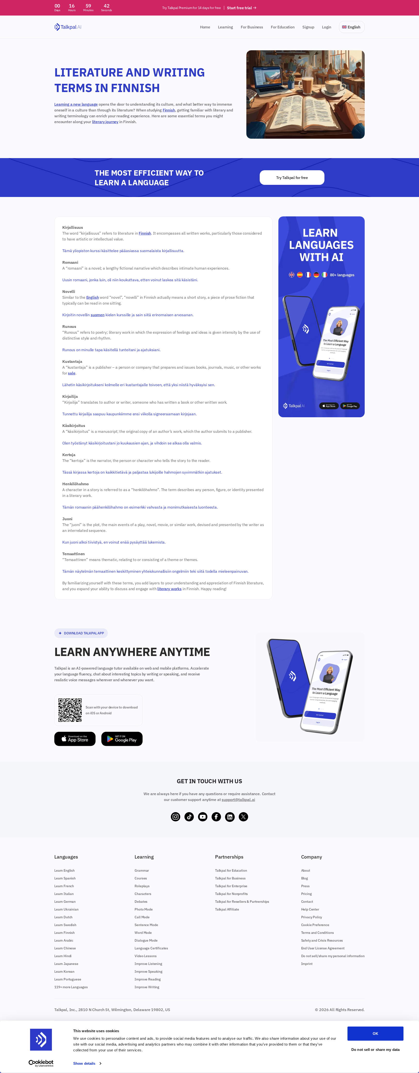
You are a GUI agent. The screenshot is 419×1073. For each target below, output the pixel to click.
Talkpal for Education (231, 870)
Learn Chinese (65, 948)
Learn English (64, 870)
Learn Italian (64, 894)
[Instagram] (175, 817)
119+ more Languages (71, 987)
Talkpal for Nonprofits (231, 894)
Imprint (307, 964)
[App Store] (75, 739)
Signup (308, 27)
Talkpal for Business (230, 878)
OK (375, 1033)
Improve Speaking (148, 971)
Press (305, 886)
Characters (143, 894)
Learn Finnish (64, 932)
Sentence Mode (146, 925)
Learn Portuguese (67, 979)
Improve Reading (148, 979)
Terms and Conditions (317, 932)
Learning (225, 27)
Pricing (306, 894)
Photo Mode (144, 909)
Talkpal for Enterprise (231, 886)
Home (205, 27)
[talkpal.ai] (67, 27)
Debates (141, 901)
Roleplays (142, 886)
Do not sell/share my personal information (333, 956)
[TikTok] (189, 817)
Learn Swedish (65, 925)
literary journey (105, 121)
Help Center (310, 909)
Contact (307, 901)
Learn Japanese (66, 964)
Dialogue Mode (146, 940)
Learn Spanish (65, 878)
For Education (283, 27)
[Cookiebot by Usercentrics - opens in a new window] (41, 1063)
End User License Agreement (323, 948)
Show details (84, 1063)
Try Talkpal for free (292, 177)
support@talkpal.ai (238, 799)
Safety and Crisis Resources (322, 940)
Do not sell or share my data (375, 1049)
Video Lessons (145, 956)
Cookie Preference (315, 925)
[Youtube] (203, 817)
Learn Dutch (63, 917)
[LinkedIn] (230, 817)
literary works (169, 588)
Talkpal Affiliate (227, 909)
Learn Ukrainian (66, 909)
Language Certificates (151, 948)
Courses (141, 878)
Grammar (142, 870)
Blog (304, 878)
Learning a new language (76, 104)
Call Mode (142, 917)
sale (71, 373)
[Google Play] (122, 739)
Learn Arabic (63, 940)
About (305, 870)
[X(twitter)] (243, 817)
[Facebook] (216, 817)
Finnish (169, 110)
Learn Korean (64, 971)
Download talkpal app (84, 633)
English (92, 297)
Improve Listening (148, 964)
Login (326, 27)
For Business (252, 27)
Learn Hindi (63, 956)
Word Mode (143, 932)
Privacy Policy (311, 917)
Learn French (64, 886)
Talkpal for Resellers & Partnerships (242, 901)
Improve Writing (147, 987)
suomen (98, 314)
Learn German (65, 901)
